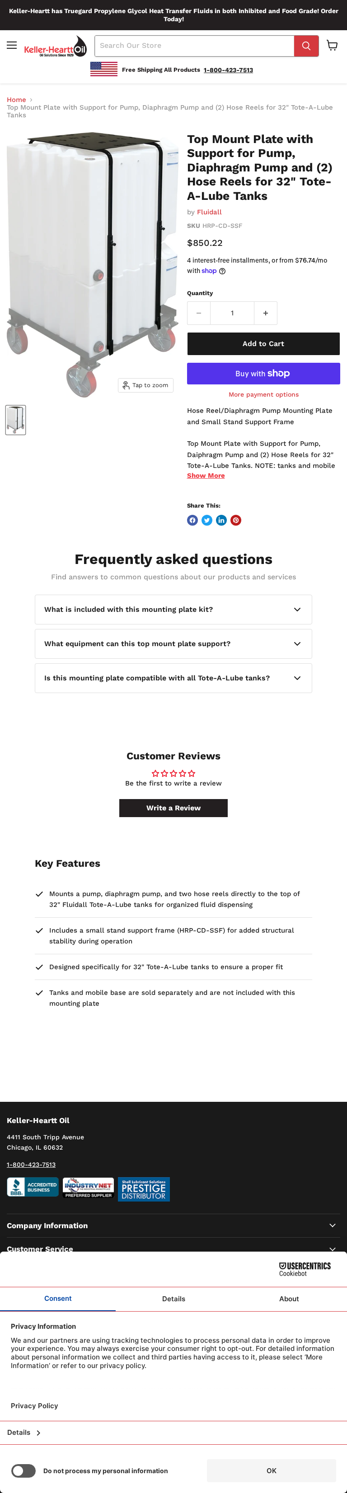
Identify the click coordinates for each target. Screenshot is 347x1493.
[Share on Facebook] (192, 520)
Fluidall (209, 212)
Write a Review (173, 808)
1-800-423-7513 (31, 1164)
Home (16, 100)
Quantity (200, 293)
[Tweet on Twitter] (207, 520)
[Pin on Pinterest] (235, 520)
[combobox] (194, 46)
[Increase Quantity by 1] (265, 313)
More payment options (264, 394)
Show (206, 475)
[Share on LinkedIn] (221, 520)
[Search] (306, 46)
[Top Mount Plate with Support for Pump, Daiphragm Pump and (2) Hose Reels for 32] (15, 420)
